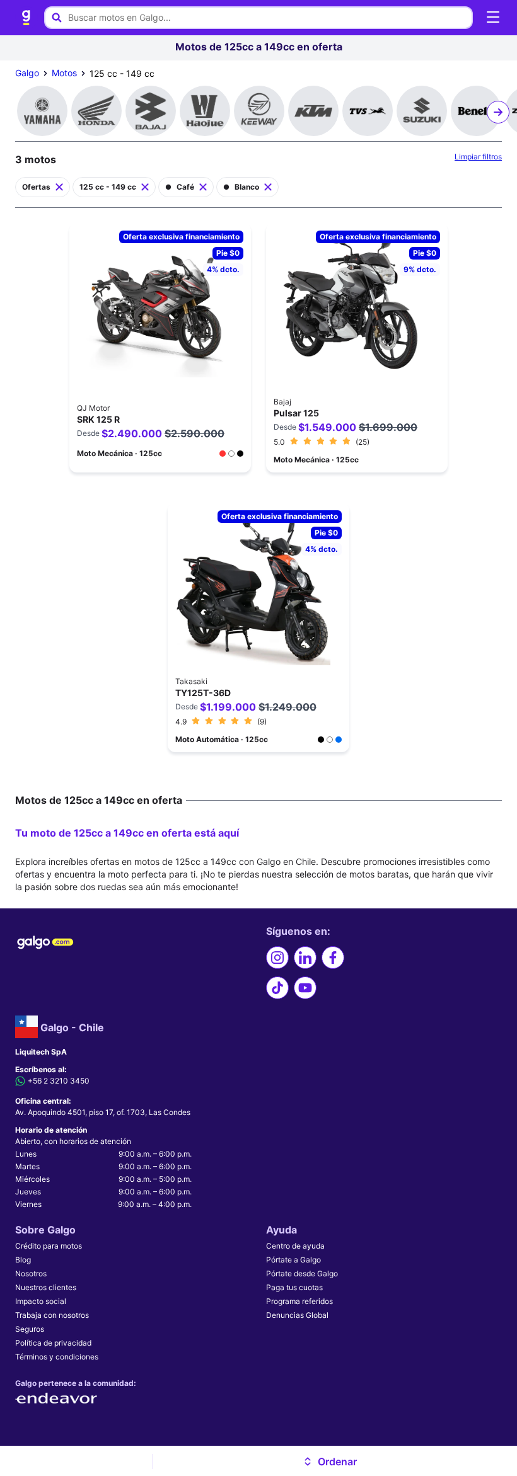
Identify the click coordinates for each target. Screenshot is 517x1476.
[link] (26, 17)
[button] (330, 1461)
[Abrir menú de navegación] (493, 17)
